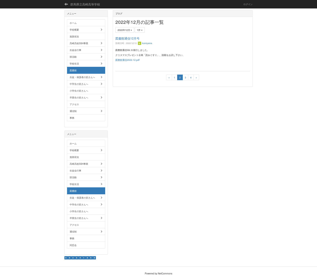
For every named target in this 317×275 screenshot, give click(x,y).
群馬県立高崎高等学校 (85, 4)
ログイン (248, 4)
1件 (139, 30)
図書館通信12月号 (127, 38)
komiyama (146, 43)
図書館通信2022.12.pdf (127, 60)
